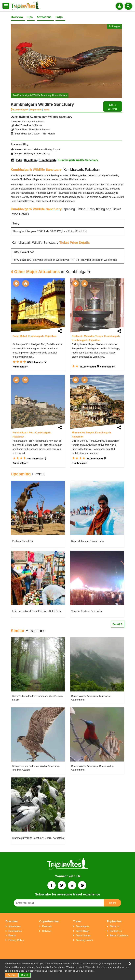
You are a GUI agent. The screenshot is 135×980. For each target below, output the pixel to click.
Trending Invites (84, 940)
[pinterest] (82, 885)
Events (12, 935)
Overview (17, 17)
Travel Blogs (82, 931)
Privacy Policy (16, 940)
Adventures (14, 926)
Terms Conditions (119, 935)
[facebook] (51, 885)
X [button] (130, 964)
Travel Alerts (82, 926)
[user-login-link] (119, 6)
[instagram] (72, 885)
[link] (38, 305)
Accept (11, 975)
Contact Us (116, 931)
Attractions (44, 17)
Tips (30, 17)
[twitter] (62, 885)
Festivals (47, 926)
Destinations (15, 931)
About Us (115, 926)
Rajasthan (30, 160)
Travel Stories (83, 935)
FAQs (59, 17)
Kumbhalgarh (47, 160)
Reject (24, 975)
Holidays (47, 931)
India (19, 160)
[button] (5, 5)
